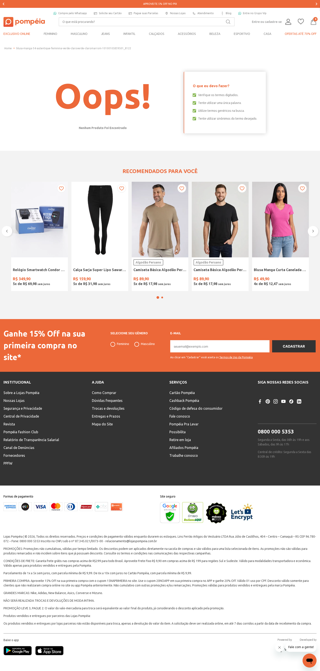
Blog (228, 13)
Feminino (123, 355)
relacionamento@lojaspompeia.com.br (131, 552)
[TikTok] (291, 413)
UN (17, 279)
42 (99, 279)
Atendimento (205, 13)
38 (77, 279)
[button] (158, 309)
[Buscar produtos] (228, 21)
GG (171, 279)
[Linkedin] (299, 413)
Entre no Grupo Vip (254, 13)
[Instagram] (275, 413)
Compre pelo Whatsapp (72, 13)
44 (111, 279)
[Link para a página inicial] (8, 48)
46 (122, 279)
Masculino (148, 355)
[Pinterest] (268, 413)
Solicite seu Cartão (110, 13)
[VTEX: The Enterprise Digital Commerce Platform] (285, 661)
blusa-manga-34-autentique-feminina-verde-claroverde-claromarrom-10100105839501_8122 (73, 48)
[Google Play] (19, 662)
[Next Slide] (316, 4)
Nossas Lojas (177, 13)
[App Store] (49, 662)
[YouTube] (283, 413)
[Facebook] (260, 413)
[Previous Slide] (3, 4)
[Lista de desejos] (301, 22)
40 (88, 279)
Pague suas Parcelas (146, 13)
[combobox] (146, 21)
